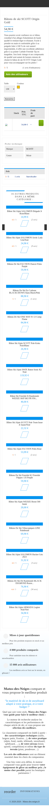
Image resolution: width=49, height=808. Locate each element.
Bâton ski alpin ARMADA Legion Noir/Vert (24, 608)
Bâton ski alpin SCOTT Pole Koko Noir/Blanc (24, 344)
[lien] (41, 123)
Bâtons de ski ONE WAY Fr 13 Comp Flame (24, 318)
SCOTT (29, 149)
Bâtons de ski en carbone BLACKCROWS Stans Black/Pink (24, 291)
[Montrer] (24, 223)
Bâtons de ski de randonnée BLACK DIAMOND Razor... (24, 582)
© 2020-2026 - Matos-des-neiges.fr (24, 801)
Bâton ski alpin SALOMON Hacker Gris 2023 (24, 555)
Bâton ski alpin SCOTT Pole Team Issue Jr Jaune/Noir (25, 423)
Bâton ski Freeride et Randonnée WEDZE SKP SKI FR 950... (24, 397)
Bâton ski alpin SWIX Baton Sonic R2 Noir (24, 370)
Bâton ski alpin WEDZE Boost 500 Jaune (24, 502)
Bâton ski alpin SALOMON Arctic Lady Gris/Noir (24, 238)
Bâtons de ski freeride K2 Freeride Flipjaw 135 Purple (24, 476)
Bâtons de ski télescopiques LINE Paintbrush (24, 529)
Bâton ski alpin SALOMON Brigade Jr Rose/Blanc (24, 212)
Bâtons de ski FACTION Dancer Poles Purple (24, 265)
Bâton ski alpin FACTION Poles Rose (24, 449)
